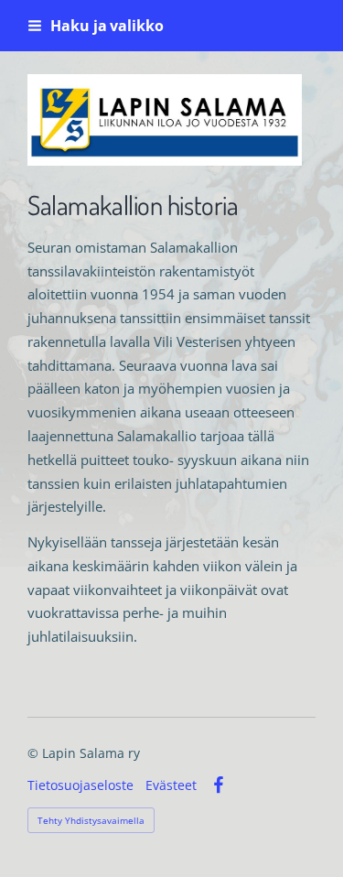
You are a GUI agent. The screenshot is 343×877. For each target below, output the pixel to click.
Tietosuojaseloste (80, 785)
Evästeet (171, 785)
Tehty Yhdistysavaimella (91, 820)
